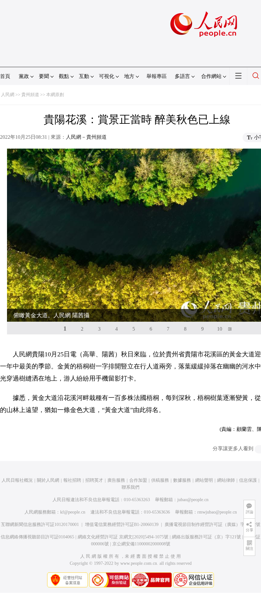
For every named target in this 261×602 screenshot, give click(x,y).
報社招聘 (72, 480)
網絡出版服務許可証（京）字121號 (206, 537)
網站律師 (226, 480)
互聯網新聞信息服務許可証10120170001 (40, 524)
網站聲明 (204, 480)
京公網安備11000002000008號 (141, 544)
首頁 (5, 76)
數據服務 (182, 480)
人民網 (7, 94)
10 (219, 329)
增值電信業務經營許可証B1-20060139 (122, 524)
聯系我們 (130, 487)
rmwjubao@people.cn (217, 512)
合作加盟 (138, 480)
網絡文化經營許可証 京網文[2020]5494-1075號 (123, 537)
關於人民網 (48, 480)
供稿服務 (160, 480)
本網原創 (55, 94)
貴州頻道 (30, 94)
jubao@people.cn (192, 499)
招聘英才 (94, 480)
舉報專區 (156, 76)
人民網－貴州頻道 (86, 137)
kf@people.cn (72, 512)
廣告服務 (116, 480)
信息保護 (248, 480)
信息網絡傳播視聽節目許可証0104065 (37, 537)
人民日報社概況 (17, 480)
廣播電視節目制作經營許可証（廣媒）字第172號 (212, 524)
